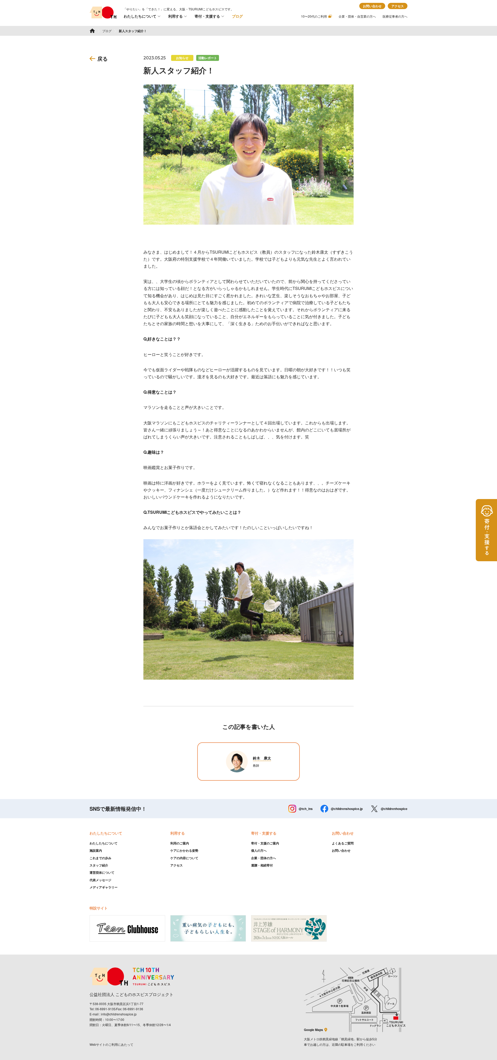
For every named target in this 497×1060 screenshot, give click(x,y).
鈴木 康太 (262, 757)
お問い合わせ (372, 6)
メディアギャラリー (104, 887)
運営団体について (102, 872)
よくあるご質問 (343, 843)
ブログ (237, 16)
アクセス (397, 6)
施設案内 (96, 850)
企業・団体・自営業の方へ (357, 16)
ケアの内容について (184, 858)
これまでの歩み (100, 858)
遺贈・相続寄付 (262, 865)
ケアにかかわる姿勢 (184, 850)
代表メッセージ (100, 880)
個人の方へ (259, 850)
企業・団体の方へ (263, 858)
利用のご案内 (179, 843)
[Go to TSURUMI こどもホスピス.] (92, 31)
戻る (102, 58)
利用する (175, 16)
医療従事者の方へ (395, 16)
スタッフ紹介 (99, 865)
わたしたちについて (140, 16)
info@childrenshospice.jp (119, 1014)
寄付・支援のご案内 (265, 843)
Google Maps (313, 1029)
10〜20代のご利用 (314, 16)
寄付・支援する (207, 16)
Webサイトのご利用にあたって (111, 1044)
